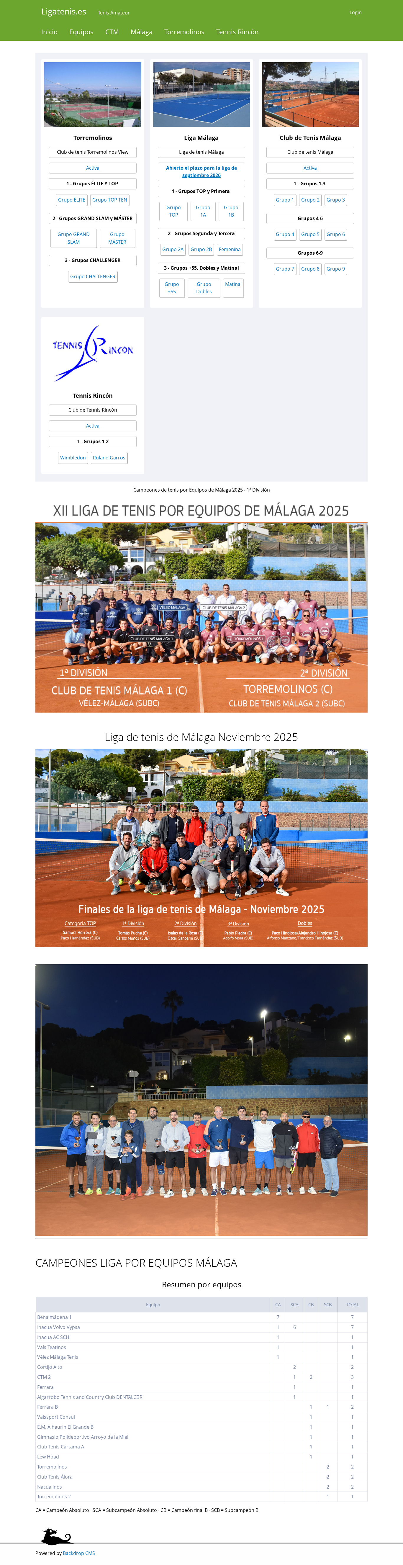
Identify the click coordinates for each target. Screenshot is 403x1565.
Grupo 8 (310, 269)
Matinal (233, 284)
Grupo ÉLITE (71, 200)
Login (356, 12)
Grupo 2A (173, 249)
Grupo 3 (336, 200)
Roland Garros (109, 457)
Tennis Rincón (237, 31)
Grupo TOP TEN (109, 200)
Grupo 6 (336, 234)
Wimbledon (73, 457)
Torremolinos (184, 31)
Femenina (230, 249)
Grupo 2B (201, 249)
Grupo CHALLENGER (92, 276)
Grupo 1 (285, 200)
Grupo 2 (310, 200)
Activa (92, 168)
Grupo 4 (285, 234)
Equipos (81, 31)
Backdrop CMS (79, 1553)
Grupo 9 (336, 269)
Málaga (142, 31)
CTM (112, 31)
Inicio (49, 31)
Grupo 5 (310, 234)
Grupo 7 (285, 269)
